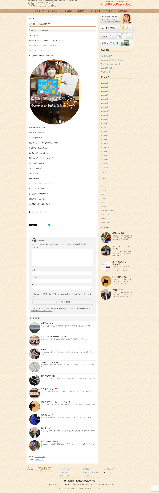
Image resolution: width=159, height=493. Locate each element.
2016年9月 (104, 151)
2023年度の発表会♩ (108, 68)
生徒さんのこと (44, 212)
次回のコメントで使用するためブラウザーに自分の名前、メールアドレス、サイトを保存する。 (61, 295)
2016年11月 (104, 143)
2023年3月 (105, 87)
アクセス (86, 476)
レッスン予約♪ (40, 457)
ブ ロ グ (108, 472)
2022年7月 (104, 95)
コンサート (105, 182)
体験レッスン (105, 198)
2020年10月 (105, 111)
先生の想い (64, 472)
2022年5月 (105, 99)
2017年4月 (104, 139)
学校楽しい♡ (46, 428)
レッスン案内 (64, 476)
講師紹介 (86, 469)
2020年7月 (105, 115)
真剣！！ (44, 350)
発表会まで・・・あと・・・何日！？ (56, 402)
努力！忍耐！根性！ (49, 376)
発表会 (103, 218)
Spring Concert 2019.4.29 (50, 362)
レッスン (35, 212)
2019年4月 (104, 123)
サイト (34, 285)
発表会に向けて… (47, 415)
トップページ (64, 469)
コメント (35, 247)
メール (34, 277)
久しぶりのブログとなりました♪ (112, 60)
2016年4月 (104, 159)
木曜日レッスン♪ (47, 323)
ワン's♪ (103, 190)
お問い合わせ (110, 469)
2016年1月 (104, 167)
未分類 (103, 206)
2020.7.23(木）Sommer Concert (53, 336)
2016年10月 (105, 147)
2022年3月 (105, 107)
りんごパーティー (48, 389)
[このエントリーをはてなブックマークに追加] (49, 225)
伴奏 (102, 194)
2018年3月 (104, 131)
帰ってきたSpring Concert (110, 64)
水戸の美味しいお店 (108, 210)
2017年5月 (104, 135)
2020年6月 (105, 119)
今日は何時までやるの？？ (51, 441)
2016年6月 (104, 155)
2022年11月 (105, 91)
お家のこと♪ (105, 178)
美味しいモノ (105, 222)
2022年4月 (105, 103)
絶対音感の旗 (105, 56)
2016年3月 (104, 163)
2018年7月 (104, 127)
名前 (33, 270)
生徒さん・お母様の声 (90, 472)
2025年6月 (105, 83)
